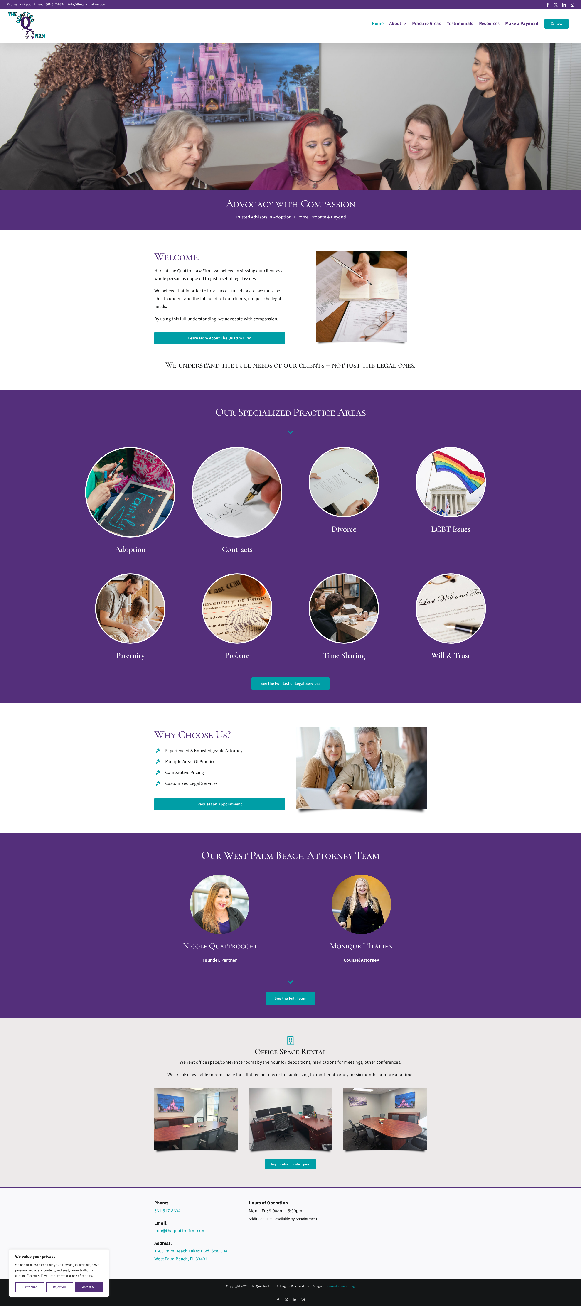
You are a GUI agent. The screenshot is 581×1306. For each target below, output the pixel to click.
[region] (59, 1273)
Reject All (59, 1287)
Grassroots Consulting (339, 1286)
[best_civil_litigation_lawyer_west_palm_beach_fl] (344, 577)
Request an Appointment (25, 4)
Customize (29, 1287)
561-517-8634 (55, 4)
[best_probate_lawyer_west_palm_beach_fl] (237, 577)
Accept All (89, 1287)
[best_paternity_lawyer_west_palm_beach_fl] (130, 577)
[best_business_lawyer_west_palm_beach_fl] (237, 450)
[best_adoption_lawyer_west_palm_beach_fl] (130, 450)
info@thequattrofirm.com (87, 4)
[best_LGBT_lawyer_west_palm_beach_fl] (451, 450)
